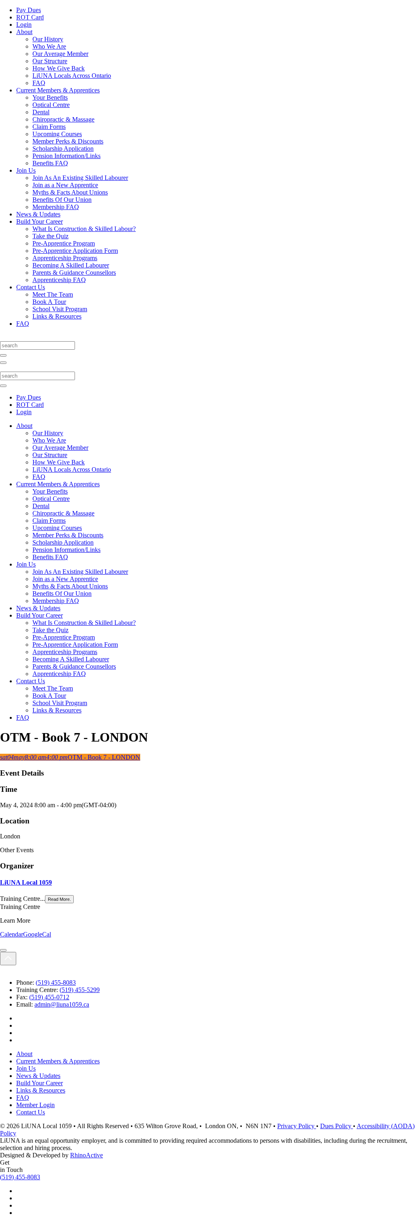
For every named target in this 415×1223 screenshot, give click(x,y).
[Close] (3, 950)
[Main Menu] (3, 362)
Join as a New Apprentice (65, 185)
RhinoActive (86, 1155)
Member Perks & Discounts (67, 141)
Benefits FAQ (50, 163)
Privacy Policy (296, 1126)
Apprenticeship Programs (64, 257)
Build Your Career (39, 221)
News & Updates (38, 214)
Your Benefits (50, 97)
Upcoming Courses (57, 133)
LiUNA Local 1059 (26, 882)
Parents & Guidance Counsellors (74, 272)
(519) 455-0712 (49, 997)
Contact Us (30, 287)
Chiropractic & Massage (63, 119)
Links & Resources (56, 316)
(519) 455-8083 (56, 982)
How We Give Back (58, 68)
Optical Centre (51, 104)
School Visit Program (59, 309)
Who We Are (49, 46)
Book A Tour (49, 301)
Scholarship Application (63, 148)
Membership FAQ (55, 206)
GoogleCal (37, 934)
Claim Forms (49, 126)
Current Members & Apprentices (58, 90)
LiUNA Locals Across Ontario (71, 75)
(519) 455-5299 (80, 989)
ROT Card (30, 17)
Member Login (35, 1104)
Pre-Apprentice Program (63, 243)
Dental (40, 112)
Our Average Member (60, 53)
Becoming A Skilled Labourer (70, 265)
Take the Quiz (50, 236)
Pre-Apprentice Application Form (75, 250)
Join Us (26, 170)
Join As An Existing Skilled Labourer (80, 177)
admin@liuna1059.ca (61, 1004)
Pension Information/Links (66, 155)
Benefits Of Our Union (62, 199)
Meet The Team (52, 294)
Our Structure (49, 61)
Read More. (59, 899)
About (24, 31)
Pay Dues (28, 9)
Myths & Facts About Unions (70, 192)
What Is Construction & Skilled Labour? (84, 228)
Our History (47, 39)
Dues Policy (336, 1126)
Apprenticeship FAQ (59, 279)
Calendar (11, 934)
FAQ (38, 82)
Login (24, 24)
